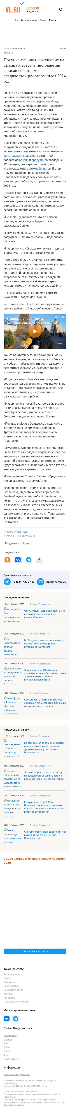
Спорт (42, 20)
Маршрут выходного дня (16, 1001)
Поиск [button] (61, 9)
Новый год (9, 52)
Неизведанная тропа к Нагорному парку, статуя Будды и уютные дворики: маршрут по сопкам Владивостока (44, 747)
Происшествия (11, 986)
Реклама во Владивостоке (17, 1074)
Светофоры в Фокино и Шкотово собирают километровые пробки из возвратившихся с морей (45, 702)
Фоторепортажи (29, 20)
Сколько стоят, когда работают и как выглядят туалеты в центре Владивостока (45, 835)
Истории (8, 994)
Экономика (9, 982)
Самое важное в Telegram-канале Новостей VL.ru (35, 860)
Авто (6, 1043)
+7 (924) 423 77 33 (23, 581)
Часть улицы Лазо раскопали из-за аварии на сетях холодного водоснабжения (44, 614)
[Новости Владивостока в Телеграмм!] (15, 1018)
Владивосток (44, 604)
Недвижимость (11, 1059)
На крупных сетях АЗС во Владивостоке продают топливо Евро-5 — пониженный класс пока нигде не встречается (44, 807)
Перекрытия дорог (13, 990)
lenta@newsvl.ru (56, 581)
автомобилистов (40, 168)
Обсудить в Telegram (18, 543)
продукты (38, 160)
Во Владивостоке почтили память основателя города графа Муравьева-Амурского (44, 643)
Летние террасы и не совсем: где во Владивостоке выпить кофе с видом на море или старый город (44, 775)
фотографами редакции (20, 155)
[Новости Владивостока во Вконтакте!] (7, 1018)
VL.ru (15, 7)
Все (16, 20)
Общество (43, 693)
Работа (7, 1047)
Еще (51, 20)
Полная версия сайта (35, 951)
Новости (32, 8)
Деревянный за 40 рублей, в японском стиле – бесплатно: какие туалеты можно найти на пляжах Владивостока (45, 675)
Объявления (10, 1035)
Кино (6, 1055)
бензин (24, 160)
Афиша (7, 1051)
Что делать (9, 998)
